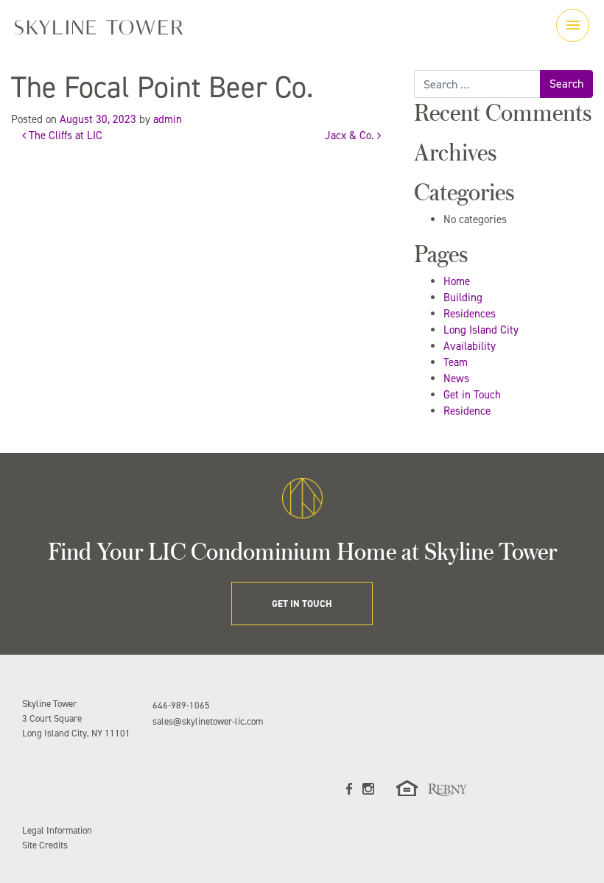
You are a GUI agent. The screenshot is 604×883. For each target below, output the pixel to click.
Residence (467, 411)
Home (456, 281)
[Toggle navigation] (572, 25)
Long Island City (481, 330)
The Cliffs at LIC (64, 135)
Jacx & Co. (351, 135)
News (456, 378)
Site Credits (45, 845)
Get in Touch (472, 394)
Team (455, 362)
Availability (469, 346)
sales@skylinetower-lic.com (207, 721)
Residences (469, 313)
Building (462, 297)
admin (167, 119)
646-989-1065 (181, 705)
